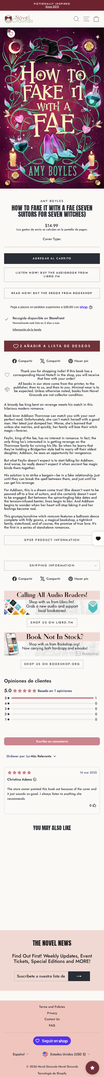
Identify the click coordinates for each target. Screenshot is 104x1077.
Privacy (52, 1013)
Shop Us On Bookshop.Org (52, 664)
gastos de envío (32, 229)
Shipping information (52, 565)
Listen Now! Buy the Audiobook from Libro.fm (52, 274)
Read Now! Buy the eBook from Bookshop (51, 293)
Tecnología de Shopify (52, 1073)
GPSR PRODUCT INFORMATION (52, 540)
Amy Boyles (52, 201)
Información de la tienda (27, 329)
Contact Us (52, 1019)
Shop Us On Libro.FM (52, 622)
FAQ (52, 1025)
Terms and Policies (52, 1006)
